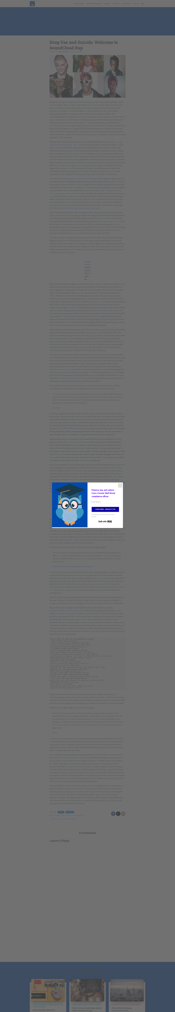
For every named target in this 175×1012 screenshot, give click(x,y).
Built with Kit (105, 521)
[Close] (120, 485)
